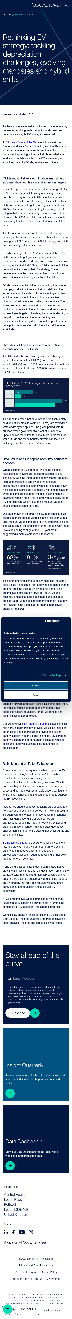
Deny (36, 695)
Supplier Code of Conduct (27, 1279)
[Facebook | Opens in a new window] (13, 1232)
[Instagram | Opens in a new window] (31, 1232)
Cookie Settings (52, 675)
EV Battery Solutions (36, 724)
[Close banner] (67, 621)
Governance (53, 1279)
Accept (36, 685)
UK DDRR (47, 1259)
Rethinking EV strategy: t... (31, 15)
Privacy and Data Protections (36, 1265)
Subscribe (17, 1013)
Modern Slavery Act (26, 1272)
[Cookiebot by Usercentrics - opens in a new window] (45, 621)
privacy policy (15, 990)
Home (7, 15)
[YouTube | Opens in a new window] (22, 1232)
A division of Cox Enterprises (25, 1242)
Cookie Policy (49, 1272)
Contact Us (28, 1309)
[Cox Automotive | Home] (50, 6)
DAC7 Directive (28, 1259)
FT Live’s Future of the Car (21, 142)
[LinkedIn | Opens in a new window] (6, 1232)
